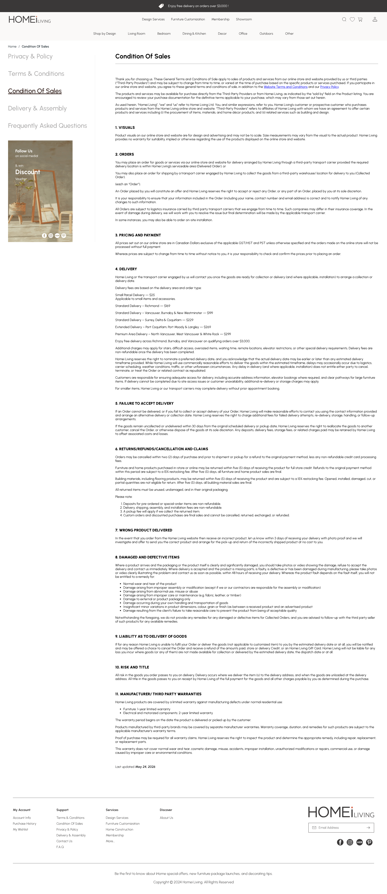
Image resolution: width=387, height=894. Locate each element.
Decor (222, 33)
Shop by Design (104, 33)
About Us (166, 818)
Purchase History (24, 823)
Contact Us (64, 841)
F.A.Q (60, 847)
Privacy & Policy (30, 56)
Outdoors (266, 33)
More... (110, 841)
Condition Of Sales (35, 91)
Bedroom (164, 33)
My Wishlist (20, 829)
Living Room (136, 33)
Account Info (22, 818)
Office (243, 33)
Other (289, 33)
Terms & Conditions (36, 73)
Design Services (153, 19)
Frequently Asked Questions (47, 125)
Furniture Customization (188, 19)
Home (12, 46)
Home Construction (119, 829)
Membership (220, 19)
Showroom (244, 19)
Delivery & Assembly (37, 108)
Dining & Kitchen (194, 33)
